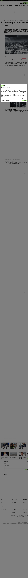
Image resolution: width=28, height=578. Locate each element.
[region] (14, 93)
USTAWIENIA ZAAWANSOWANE (6, 100)
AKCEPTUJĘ (24, 100)
